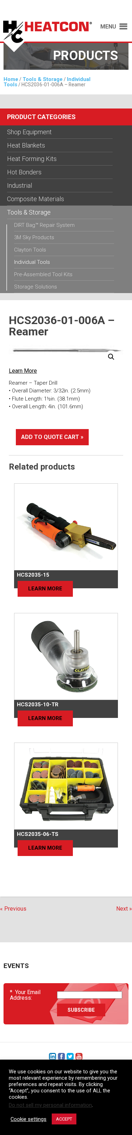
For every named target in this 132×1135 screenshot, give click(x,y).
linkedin (52, 1056)
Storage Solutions (35, 287)
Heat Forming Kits (32, 158)
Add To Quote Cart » (52, 437)
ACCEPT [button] (64, 1119)
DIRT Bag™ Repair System (44, 225)
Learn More (23, 370)
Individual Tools (32, 262)
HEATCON (46, 38)
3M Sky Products (34, 237)
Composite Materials (35, 199)
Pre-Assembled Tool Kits (43, 274)
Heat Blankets (26, 145)
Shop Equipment (29, 132)
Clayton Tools (30, 250)
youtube (79, 1056)
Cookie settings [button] (28, 1119)
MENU (108, 27)
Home (11, 79)
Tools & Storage (43, 79)
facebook (61, 1056)
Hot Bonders (24, 172)
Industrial (19, 185)
